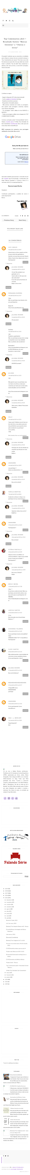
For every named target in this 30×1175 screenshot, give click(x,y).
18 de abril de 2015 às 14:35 (15, 631)
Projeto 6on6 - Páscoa (12, 962)
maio (7, 915)
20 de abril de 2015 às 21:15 (15, 651)
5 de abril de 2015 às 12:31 (14, 375)
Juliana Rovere (17, 267)
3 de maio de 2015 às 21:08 (15, 720)
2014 (6, 979)
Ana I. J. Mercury (14, 718)
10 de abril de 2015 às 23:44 (15, 552)
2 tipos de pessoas (15, 1119)
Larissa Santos (14, 610)
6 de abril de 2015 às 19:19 (18, 479)
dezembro (9, 900)
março (8, 972)
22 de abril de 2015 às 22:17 (15, 685)
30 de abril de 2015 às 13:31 (15, 703)
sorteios (6, 178)
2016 (6, 895)
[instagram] (9, 799)
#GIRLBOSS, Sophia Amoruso (18, 1086)
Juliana (11, 373)
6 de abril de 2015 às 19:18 (18, 360)
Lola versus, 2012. (10, 934)
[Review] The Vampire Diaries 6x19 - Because (18, 926)
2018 (6, 891)
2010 (6, 981)
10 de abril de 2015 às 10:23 (15, 525)
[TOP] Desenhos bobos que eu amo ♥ (16, 948)
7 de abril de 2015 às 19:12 (18, 508)
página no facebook (11, 99)
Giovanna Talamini (15, 629)
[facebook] (5, 799)
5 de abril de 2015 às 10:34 (18, 317)
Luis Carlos (12, 247)
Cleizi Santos (13, 649)
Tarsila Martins (14, 492)
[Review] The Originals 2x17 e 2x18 (15, 940)
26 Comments (5, 215)
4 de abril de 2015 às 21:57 (14, 295)
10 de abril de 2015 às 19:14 (18, 537)
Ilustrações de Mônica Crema (17, 1097)
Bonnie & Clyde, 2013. (12, 920)
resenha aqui (9, 121)
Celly (10, 417)
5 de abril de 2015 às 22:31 (14, 419)
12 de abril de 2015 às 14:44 (18, 569)
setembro (9, 906)
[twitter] (12, 799)
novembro (9, 902)
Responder (25, 262)
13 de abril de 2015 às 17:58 (15, 586)
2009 (6, 984)
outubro (8, 904)
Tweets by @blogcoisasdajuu (10, 1063)
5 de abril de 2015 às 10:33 (18, 269)
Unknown (12, 463)
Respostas (9, 263)
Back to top (23, 1171)
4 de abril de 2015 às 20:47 (14, 249)
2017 (6, 893)
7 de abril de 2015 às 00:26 (14, 494)
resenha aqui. (14, 123)
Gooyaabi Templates (17, 1169)
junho (7, 913)
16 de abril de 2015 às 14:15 (15, 612)
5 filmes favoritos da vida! (16, 1108)
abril (7, 918)
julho (7, 911)
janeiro (8, 977)
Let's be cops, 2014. (11, 923)
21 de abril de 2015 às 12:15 (15, 670)
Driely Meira (13, 584)
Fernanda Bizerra (15, 293)
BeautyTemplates (18, 1167)
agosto (8, 909)
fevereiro (8, 975)
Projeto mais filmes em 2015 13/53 (15, 951)
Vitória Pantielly (15, 549)
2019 (6, 888)
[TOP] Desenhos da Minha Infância (15, 959)
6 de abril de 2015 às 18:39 (14, 465)
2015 (6, 897)
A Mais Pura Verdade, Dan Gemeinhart (16, 970)
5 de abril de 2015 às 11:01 (14, 331)
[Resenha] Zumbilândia (12, 937)
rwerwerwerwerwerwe (17, 682)
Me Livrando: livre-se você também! (17, 435)
